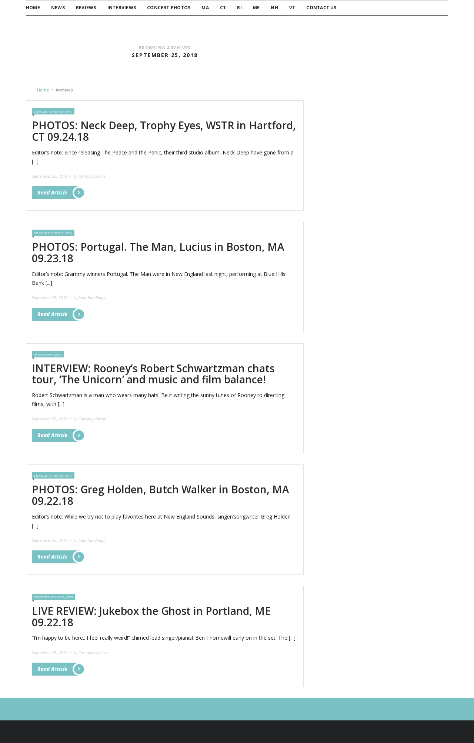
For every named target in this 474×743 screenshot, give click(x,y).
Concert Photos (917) (53, 111)
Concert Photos (168, 7)
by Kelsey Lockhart (89, 176)
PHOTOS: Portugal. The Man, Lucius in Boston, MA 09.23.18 (158, 252)
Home (33, 7)
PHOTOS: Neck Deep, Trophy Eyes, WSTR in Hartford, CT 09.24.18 (164, 131)
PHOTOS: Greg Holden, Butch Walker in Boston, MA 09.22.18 (160, 495)
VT (292, 7)
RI (239, 7)
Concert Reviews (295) (53, 597)
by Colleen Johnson (89, 419)
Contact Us (321, 7)
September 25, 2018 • (52, 176)
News (58, 7)
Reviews (86, 7)
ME (256, 7)
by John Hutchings (89, 297)
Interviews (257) (48, 354)
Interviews (121, 7)
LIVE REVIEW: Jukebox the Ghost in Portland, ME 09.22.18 (151, 616)
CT (223, 7)
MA (204, 7)
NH (274, 7)
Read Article (52, 192)
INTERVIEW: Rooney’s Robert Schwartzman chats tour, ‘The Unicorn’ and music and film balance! (153, 374)
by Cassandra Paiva (90, 652)
